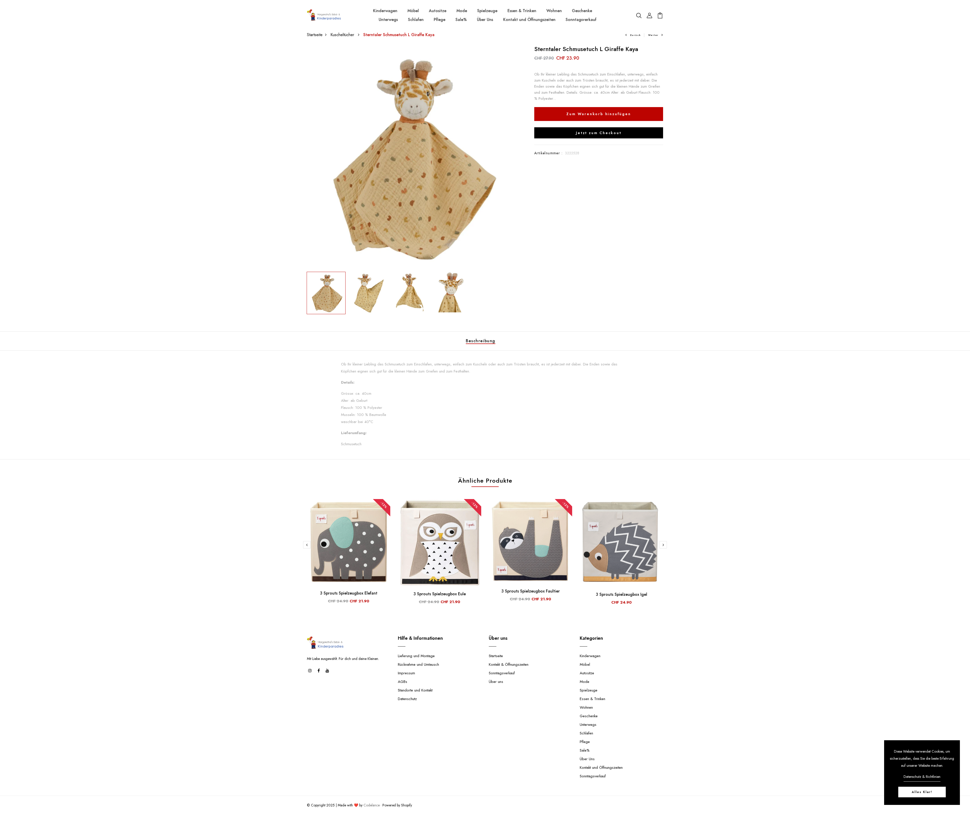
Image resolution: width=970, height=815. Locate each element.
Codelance (371, 805)
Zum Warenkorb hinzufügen (598, 113)
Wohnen (554, 11)
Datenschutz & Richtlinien (922, 776)
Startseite (315, 35)
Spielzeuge (487, 11)
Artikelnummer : (548, 153)
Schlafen (416, 19)
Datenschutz (407, 699)
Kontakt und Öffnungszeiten (529, 19)
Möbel (413, 11)
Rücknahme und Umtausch (418, 664)
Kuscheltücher (342, 35)
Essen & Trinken (521, 11)
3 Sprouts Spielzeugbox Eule (440, 594)
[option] (409, 157)
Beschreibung (480, 341)
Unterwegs (388, 19)
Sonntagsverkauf (581, 19)
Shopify (406, 805)
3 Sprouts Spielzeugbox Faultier (530, 591)
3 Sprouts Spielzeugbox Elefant (348, 593)
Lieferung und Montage (416, 656)
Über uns (496, 681)
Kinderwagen (385, 11)
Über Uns (485, 19)
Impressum (406, 673)
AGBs (402, 681)
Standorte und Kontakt (415, 690)
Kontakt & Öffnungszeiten (508, 664)
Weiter (653, 35)
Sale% (461, 19)
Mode (461, 11)
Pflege (439, 19)
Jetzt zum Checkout (598, 132)
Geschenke (582, 11)
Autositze (437, 11)
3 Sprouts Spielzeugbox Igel (621, 594)
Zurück (635, 35)
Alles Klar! (922, 792)
